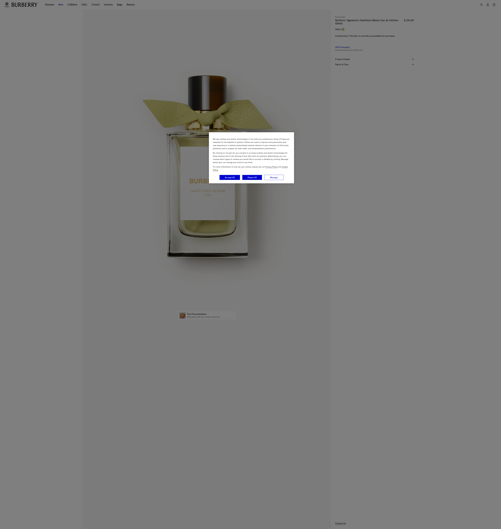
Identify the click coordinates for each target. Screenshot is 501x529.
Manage (274, 177)
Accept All (230, 177)
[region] (251, 157)
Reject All (252, 177)
